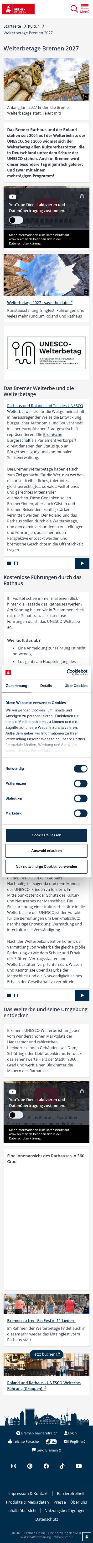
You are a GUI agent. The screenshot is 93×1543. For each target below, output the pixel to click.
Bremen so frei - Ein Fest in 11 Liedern (41, 1320)
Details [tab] (46, 686)
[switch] (81, 783)
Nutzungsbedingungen (65, 1510)
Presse (60, 1502)
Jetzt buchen (44, 1354)
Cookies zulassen (47, 835)
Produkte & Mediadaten (27, 1502)
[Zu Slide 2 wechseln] (16, 563)
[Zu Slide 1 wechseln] (9, 563)
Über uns (78, 1502)
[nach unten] (86, 1536)
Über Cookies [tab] (76, 686)
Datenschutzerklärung (25, 243)
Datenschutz (46, 1519)
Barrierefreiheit (71, 1493)
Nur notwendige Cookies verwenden (46, 866)
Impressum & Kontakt (28, 1493)
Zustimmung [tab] (16, 686)
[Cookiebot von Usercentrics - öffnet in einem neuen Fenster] (67, 672)
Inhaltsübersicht (22, 1510)
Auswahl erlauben (46, 851)
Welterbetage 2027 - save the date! (38, 302)
